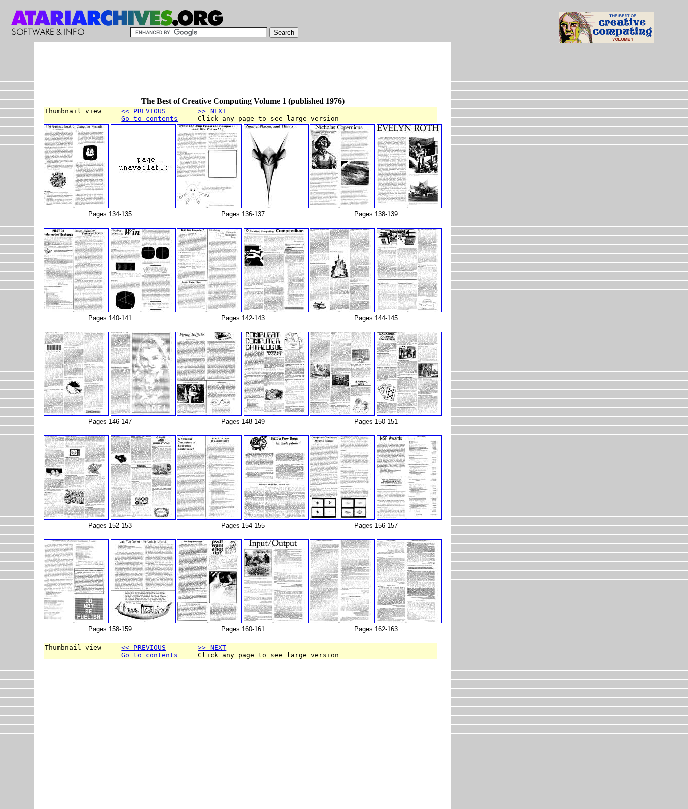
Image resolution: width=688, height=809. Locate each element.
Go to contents (149, 118)
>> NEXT (212, 111)
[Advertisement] (226, 74)
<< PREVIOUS (143, 111)
